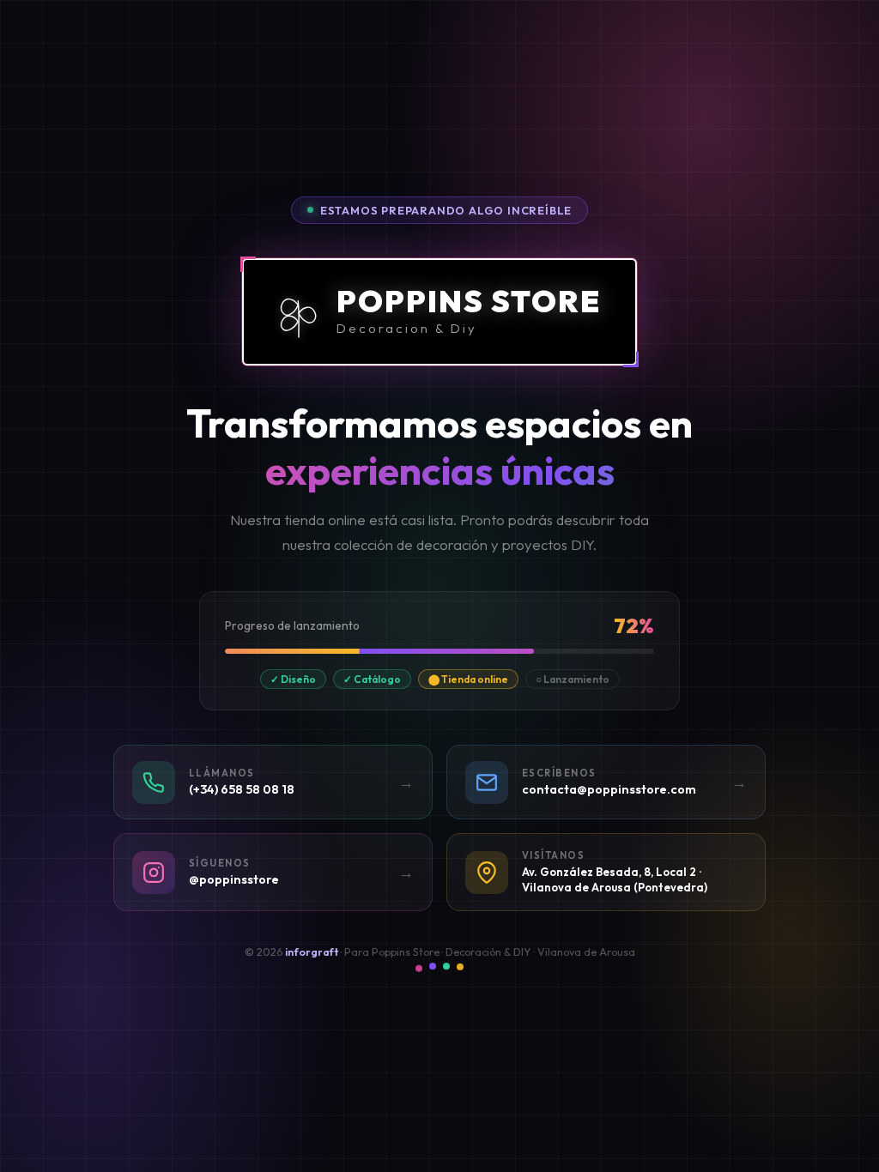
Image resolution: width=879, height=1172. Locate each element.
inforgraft (311, 951)
